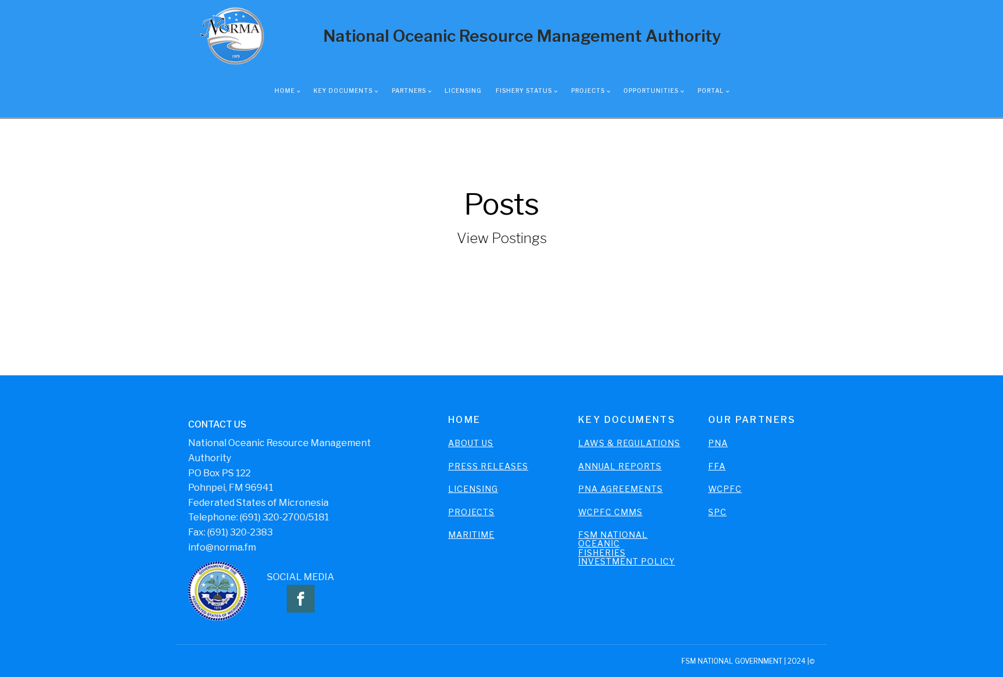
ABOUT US (470, 443)
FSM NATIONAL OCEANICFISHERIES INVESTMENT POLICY (626, 548)
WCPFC (725, 488)
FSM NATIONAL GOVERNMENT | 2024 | (745, 661)
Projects (588, 90)
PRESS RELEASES (488, 466)
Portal (711, 90)
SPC (717, 512)
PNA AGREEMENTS (620, 488)
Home (285, 90)
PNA (718, 443)
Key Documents (343, 90)
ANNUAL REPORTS (620, 466)
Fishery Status (524, 90)
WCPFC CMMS (610, 512)
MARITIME (471, 534)
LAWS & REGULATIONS (629, 443)
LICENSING (473, 488)
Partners (409, 90)
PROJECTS (471, 512)
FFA (717, 466)
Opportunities (651, 90)
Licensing (463, 90)
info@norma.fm (222, 547)
